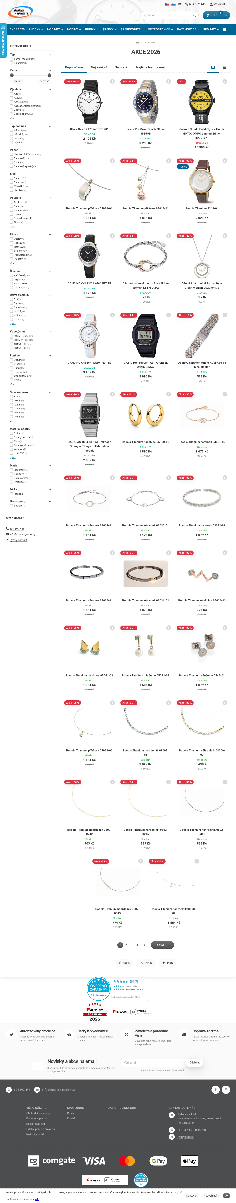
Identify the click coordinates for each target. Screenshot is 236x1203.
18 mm (19, 416)
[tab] (213, 67)
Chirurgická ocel (24, 445)
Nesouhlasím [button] (211, 1195)
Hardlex (20, 190)
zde (37, 1199)
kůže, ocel (20, 449)
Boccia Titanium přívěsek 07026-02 (89, 750)
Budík (19, 368)
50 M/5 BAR (22, 344)
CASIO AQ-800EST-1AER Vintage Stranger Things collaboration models (89, 446)
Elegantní (21, 470)
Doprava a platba (36, 1118)
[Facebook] (215, 1090)
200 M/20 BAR (23, 340)
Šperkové (21, 478)
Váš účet (219, 4)
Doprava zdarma (205, 1031)
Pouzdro (15, 197)
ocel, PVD (20, 453)
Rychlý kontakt (18, 540)
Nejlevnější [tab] (99, 67)
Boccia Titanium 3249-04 (201, 208)
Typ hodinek (18, 126)
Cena (13, 70)
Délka (13, 489)
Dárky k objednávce (92, 1031)
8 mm (18, 396)
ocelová (19, 505)
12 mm (19, 404)
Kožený (20, 242)
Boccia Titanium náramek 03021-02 (202, 442)
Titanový (20, 247)
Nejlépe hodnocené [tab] (150, 67)
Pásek (14, 234)
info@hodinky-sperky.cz (24, 534)
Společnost (76, 1108)
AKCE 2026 (18, 30)
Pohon (14, 150)
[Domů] (20, 12)
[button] (226, 15)
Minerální (21, 186)
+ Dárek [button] (183, 166)
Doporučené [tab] (74, 67)
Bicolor (19, 214)
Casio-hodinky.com (122, 1108)
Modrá (19, 311)
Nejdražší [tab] (122, 67)
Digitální (19, 279)
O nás (70, 1113)
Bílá (18, 299)
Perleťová (20, 307)
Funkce (15, 355)
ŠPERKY (108, 29)
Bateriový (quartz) (25, 166)
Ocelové (20, 202)
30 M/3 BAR (22, 348)
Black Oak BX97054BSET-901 (89, 129)
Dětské (19, 142)
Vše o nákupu (36, 1108)
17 (138, 945)
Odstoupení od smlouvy (40, 1129)
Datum (19, 359)
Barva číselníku (20, 295)
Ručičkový (22, 275)
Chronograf (21, 287)
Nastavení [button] (192, 1195)
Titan (18, 222)
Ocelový (20, 238)
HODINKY (53, 29)
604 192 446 (17, 528)
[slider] (12, 75)
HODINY (72, 29)
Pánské (20, 130)
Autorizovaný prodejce (37, 1031)
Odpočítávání (23, 376)
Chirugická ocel (23, 437)
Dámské (21, 134)
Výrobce (15, 89)
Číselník (15, 271)
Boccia (19, 109)
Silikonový (20, 250)
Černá (19, 303)
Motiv (13, 465)
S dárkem (20, 63)
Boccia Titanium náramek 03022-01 (89, 525)
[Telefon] (9, 1090)
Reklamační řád (35, 1123)
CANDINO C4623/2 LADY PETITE (89, 283)
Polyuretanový (23, 254)
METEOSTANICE (159, 29)
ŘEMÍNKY (209, 29)
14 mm (19, 408)
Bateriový (21, 158)
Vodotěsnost (18, 331)
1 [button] (121, 945)
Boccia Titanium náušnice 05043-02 (145, 675)
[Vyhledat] (194, 15)
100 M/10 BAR (23, 336)
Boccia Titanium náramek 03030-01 (145, 525)
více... (13, 118)
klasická (19, 493)
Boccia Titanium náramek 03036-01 (89, 600)
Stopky (19, 364)
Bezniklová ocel (23, 218)
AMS (18, 97)
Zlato (18, 441)
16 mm (19, 412)
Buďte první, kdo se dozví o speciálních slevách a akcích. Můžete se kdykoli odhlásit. (81, 1070)
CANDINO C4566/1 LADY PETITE (89, 362)
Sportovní (20, 474)
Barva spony (18, 501)
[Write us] (172, 1137)
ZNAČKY (34, 29)
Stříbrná (20, 315)
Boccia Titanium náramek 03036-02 (145, 600)
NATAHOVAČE (186, 29)
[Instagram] (226, 1090)
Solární (19, 162)
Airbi (18, 93)
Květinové (20, 481)
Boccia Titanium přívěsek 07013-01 (145, 208)
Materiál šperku (20, 429)
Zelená (19, 319)
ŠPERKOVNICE (130, 29)
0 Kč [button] (216, 15)
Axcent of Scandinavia (27, 106)
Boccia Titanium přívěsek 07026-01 (89, 208)
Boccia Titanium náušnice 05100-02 (145, 442)
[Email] (179, 4)
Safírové (20, 178)
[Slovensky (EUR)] (173, 4)
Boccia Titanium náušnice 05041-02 (89, 675)
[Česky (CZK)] (167, 4)
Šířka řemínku (19, 392)
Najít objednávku (36, 1134)
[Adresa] (172, 1115)
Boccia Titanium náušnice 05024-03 (202, 600)
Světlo (19, 380)
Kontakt (72, 1118)
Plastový (20, 258)
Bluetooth (20, 372)
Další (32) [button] (160, 945)
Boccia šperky (23, 113)
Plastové (20, 182)
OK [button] (226, 1195)
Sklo (13, 173)
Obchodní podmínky (38, 1113)
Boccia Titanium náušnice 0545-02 (202, 675)
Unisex (19, 138)
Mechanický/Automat (27, 154)
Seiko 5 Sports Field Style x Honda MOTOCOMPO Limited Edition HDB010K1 (202, 134)
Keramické (21, 210)
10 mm (19, 400)
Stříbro (19, 433)
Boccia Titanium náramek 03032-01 (202, 525)
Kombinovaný (23, 283)
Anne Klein (21, 101)
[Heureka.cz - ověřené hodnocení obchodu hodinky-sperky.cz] (118, 988)
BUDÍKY (90, 29)
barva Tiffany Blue (25, 59)
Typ (12, 54)
